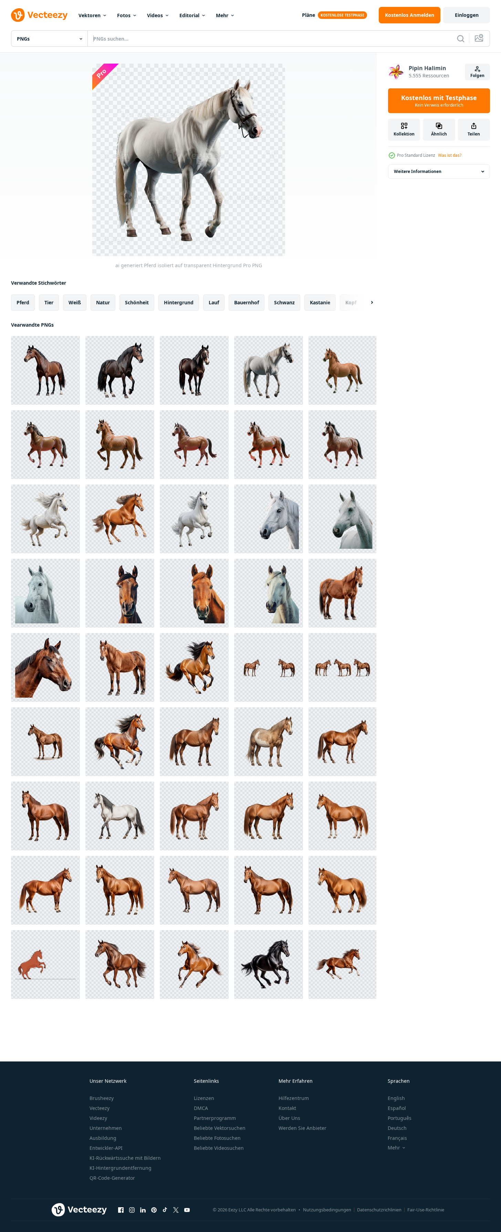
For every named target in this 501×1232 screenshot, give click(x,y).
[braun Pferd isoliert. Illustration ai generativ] (342, 964)
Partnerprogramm (215, 1118)
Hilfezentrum (294, 1098)
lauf (214, 302)
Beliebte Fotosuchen (217, 1138)
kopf (350, 302)
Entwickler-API (106, 1148)
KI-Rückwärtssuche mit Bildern (125, 1158)
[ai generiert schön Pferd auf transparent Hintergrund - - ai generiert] (194, 741)
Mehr (222, 15)
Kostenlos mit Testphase (439, 101)
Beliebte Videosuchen (219, 1148)
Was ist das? (449, 155)
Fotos (124, 15)
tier (48, 302)
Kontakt (287, 1108)
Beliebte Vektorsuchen (220, 1128)
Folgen (477, 75)
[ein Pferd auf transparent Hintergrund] (268, 518)
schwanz (284, 302)
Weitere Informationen (417, 171)
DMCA (201, 1108)
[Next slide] (366, 302)
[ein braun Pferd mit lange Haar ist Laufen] (119, 741)
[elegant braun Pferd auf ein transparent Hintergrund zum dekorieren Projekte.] (45, 741)
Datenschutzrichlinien (379, 1210)
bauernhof (246, 302)
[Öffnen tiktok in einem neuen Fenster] (165, 1209)
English (396, 1098)
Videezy (98, 1118)
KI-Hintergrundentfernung (121, 1168)
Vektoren (90, 15)
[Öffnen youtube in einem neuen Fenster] (187, 1209)
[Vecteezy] (39, 15)
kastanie (320, 302)
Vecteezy (99, 1108)
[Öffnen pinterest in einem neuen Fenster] (154, 1209)
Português (399, 1118)
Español (397, 1108)
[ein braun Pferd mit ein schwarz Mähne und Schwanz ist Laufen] (194, 667)
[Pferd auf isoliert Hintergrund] (342, 593)
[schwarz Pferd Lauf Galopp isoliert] (268, 964)
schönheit (137, 302)
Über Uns (289, 1118)
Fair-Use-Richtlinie (425, 1210)
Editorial (189, 15)
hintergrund (179, 302)
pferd (23, 302)
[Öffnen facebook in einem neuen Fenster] (121, 1209)
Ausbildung (103, 1138)
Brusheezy (102, 1098)
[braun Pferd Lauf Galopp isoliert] (194, 964)
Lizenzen (204, 1098)
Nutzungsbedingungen (327, 1210)
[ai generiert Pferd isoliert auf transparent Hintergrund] (45, 370)
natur (103, 302)
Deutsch (397, 1128)
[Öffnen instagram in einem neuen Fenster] (132, 1209)
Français (397, 1138)
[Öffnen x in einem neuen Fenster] (176, 1209)
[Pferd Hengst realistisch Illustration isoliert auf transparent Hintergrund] (342, 370)
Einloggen (467, 15)
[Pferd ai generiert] (119, 964)
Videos (155, 15)
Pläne (308, 15)
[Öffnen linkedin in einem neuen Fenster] (143, 1209)
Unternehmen (106, 1128)
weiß (75, 302)
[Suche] (461, 38)
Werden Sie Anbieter (302, 1128)
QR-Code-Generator (112, 1178)
